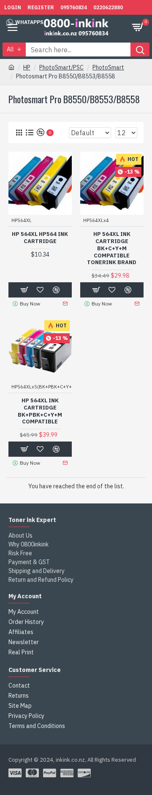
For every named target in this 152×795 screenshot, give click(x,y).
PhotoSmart (108, 67)
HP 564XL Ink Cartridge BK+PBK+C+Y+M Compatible (40, 411)
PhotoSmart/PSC (61, 67)
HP (26, 67)
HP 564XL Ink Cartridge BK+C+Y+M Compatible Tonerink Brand (111, 248)
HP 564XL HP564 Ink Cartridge (40, 238)
